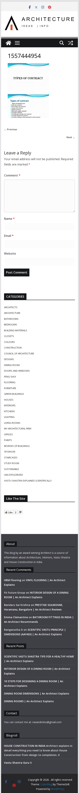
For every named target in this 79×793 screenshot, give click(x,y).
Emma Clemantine (16, 617)
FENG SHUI (10, 376)
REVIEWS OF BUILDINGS (17, 446)
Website (10, 253)
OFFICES (8, 434)
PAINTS (8, 440)
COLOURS (9, 342)
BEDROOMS (10, 324)
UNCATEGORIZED (13, 474)
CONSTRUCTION (13, 347)
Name (9, 219)
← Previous (10, 129)
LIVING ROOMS (12, 422)
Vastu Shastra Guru (16, 762)
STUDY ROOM (11, 463)
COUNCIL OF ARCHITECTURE (19, 353)
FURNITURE (10, 388)
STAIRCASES (10, 457)
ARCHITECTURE (12, 313)
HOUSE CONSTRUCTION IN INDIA (24, 746)
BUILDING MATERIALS (15, 330)
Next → (71, 137)
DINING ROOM (12, 365)
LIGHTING (9, 417)
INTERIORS (10, 405)
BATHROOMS (11, 318)
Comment (12, 175)
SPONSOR (9, 451)
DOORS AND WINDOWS (17, 370)
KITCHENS (9, 411)
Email (9, 236)
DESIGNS (9, 359)
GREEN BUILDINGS (14, 393)
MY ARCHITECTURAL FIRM (17, 428)
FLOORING (9, 382)
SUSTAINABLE (11, 469)
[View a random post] (70, 43)
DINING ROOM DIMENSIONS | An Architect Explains (36, 693)
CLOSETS (9, 336)
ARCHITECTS (10, 307)
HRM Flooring (12, 580)
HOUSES (8, 399)
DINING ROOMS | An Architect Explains (29, 701)
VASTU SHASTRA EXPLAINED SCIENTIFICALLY (28, 480)
